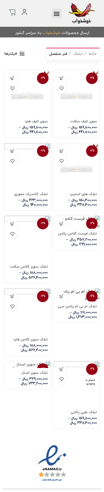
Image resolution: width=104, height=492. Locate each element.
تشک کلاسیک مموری (31, 194)
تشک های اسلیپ (83, 194)
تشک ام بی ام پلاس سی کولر (77, 308)
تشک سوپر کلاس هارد (30, 339)
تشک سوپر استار (34, 372)
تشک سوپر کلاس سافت (29, 266)
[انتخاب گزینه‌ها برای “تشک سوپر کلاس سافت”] (12, 224)
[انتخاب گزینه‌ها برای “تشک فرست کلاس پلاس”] (61, 224)
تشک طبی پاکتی (83, 412)
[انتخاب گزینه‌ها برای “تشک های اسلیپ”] (61, 151)
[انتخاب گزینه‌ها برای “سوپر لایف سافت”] (61, 78)
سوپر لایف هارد (36, 121)
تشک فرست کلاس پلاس (77, 233)
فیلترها (10, 53)
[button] (57, 13)
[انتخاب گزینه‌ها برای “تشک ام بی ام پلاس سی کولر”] (61, 296)
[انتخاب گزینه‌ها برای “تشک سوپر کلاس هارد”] (12, 296)
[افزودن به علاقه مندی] (61, 88)
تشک (77, 54)
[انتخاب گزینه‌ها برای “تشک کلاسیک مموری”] (12, 151)
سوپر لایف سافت (83, 121)
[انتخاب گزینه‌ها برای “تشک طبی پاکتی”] (61, 369)
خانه (92, 54)
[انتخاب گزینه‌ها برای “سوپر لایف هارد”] (12, 78)
